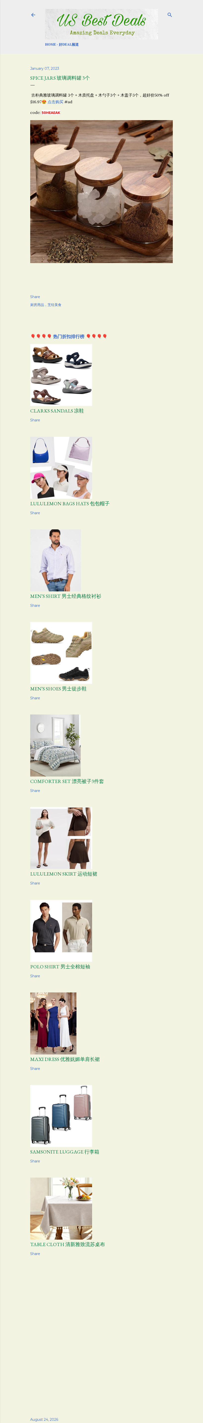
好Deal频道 (69, 44)
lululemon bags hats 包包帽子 (70, 503)
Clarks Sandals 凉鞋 (57, 410)
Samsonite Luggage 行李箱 (64, 1152)
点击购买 (55, 101)
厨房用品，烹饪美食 (45, 305)
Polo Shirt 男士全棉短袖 (60, 966)
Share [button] (35, 297)
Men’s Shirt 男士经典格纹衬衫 (65, 596)
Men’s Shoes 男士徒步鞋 (58, 688)
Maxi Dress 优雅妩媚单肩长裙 (65, 1059)
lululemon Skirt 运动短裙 (63, 874)
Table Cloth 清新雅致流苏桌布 (67, 1244)
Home (50, 44)
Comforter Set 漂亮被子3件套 (67, 781)
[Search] (170, 14)
